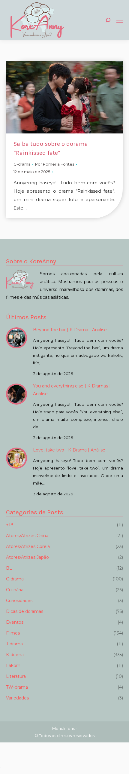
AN (0, 767)
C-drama (22, 164)
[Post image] (16, 337)
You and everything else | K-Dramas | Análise (72, 389)
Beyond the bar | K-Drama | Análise (70, 329)
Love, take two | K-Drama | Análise (69, 450)
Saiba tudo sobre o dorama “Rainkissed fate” (51, 148)
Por (54, 164)
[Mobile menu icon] (119, 20)
